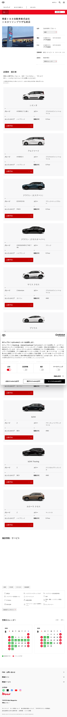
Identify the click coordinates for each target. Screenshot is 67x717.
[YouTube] (16, 690)
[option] (18, 36)
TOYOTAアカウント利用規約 (43, 708)
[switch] (25, 370)
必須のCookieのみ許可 (12, 381)
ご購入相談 (58, 11)
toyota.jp (16, 345)
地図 (45, 32)
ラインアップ (6, 7)
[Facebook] (11, 690)
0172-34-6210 (57, 38)
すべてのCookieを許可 (54, 381)
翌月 (62, 620)
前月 (57, 620)
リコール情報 (28, 710)
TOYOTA (3, 2)
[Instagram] (20, 690)
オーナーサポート (18, 7)
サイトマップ (5, 708)
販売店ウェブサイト (9, 609)
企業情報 (21, 710)
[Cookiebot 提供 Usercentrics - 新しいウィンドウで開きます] (57, 335)
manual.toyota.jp (27, 345)
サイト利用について (15, 708)
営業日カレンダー (48, 61)
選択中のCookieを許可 (33, 381)
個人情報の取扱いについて (27, 708)
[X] (7, 690)
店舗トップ (5, 12)
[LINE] (3, 690)
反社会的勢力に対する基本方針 (9, 710)
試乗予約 (9, 126)
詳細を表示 (57, 376)
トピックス (32, 7)
